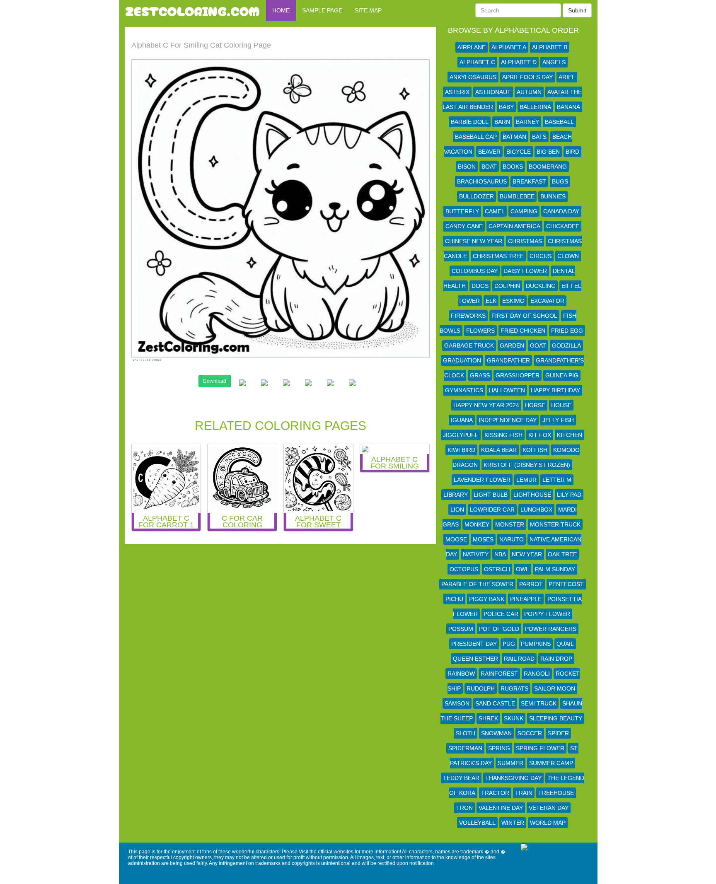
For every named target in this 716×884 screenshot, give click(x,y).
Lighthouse (532, 494)
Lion (457, 509)
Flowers (480, 330)
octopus (464, 569)
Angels (554, 62)
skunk (513, 718)
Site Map (368, 10)
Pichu (454, 599)
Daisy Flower (525, 271)
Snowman (496, 733)
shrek (488, 718)
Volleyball (477, 822)
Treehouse (556, 793)
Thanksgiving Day (513, 778)
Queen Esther (475, 658)
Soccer (530, 733)
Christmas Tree (498, 256)
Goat (538, 345)
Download (214, 381)
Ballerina (535, 107)
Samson (457, 703)
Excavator (547, 300)
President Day (474, 643)
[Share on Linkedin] (330, 389)
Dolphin (507, 286)
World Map (548, 822)
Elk (491, 300)
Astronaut (493, 92)
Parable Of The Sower (477, 584)
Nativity (476, 554)
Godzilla (566, 345)
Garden (512, 345)
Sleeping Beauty (555, 718)
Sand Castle (495, 703)
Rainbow (461, 673)
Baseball (559, 121)
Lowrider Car (492, 509)
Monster (509, 524)
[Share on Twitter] (264, 389)
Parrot (531, 584)
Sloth (465, 733)
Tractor (495, 793)
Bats (539, 136)
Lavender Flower (482, 479)
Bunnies (553, 196)
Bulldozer (476, 196)
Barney (527, 121)
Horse (535, 405)
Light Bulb (491, 494)
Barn (502, 121)
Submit (577, 10)
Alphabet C (477, 62)
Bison (467, 166)
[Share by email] (352, 389)
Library (455, 494)
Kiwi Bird (461, 450)
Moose (456, 539)
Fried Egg (567, 330)
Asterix (457, 92)
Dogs (480, 286)
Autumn (529, 92)
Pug (509, 643)
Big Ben (548, 151)
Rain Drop (556, 658)
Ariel (567, 77)
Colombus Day (475, 271)
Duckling (541, 286)
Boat (489, 166)
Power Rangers (550, 629)
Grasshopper (517, 375)
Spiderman (465, 748)
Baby (506, 107)
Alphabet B (549, 47)
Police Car (501, 614)
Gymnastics (464, 390)
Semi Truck (538, 703)
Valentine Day (501, 807)
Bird (572, 151)
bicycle (518, 151)
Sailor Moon (554, 688)
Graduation (462, 360)
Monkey (476, 524)
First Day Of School (524, 315)
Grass (480, 375)
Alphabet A (508, 47)
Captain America (514, 226)
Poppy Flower (547, 614)
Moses (483, 539)
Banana (568, 107)
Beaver (489, 151)
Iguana (462, 420)
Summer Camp (551, 763)
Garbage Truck (469, 345)
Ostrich (497, 569)
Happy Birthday (555, 390)
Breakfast (529, 181)
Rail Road (519, 658)
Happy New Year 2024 (486, 405)
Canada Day (561, 211)
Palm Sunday (555, 569)
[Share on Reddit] (286, 389)
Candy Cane (464, 226)
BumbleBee (517, 196)
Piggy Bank (486, 599)
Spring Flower (540, 748)
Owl (522, 569)
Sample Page (322, 10)
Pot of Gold (499, 629)
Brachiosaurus (482, 181)
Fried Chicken (523, 330)
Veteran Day (548, 807)
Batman (514, 136)
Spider (558, 733)
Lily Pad (569, 494)
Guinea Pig (561, 375)
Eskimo (513, 300)
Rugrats (514, 688)
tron (464, 807)
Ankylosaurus (473, 77)
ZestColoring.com (192, 10)
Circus (541, 256)
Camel (495, 211)
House (561, 405)
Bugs (560, 181)
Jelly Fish (558, 420)
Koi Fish (534, 450)
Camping (523, 211)
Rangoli (537, 673)
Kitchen (569, 435)
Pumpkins (536, 643)
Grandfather (508, 360)
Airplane (471, 47)
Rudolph (481, 688)
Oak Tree (562, 554)
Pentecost (566, 584)
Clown (568, 256)
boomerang (548, 166)
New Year (527, 554)
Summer (510, 763)
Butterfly (462, 211)
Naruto (511, 539)
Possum (460, 629)
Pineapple (526, 599)
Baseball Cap (476, 136)
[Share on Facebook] (242, 389)
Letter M (556, 479)
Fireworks (468, 315)
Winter (512, 822)
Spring (499, 748)
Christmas (525, 241)
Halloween (507, 390)
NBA (500, 554)
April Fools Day (527, 77)
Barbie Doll (470, 121)
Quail (565, 643)
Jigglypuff (461, 435)
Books (513, 166)
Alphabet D (519, 62)
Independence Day (508, 420)
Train (523, 793)
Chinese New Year (473, 241)
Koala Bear (499, 450)
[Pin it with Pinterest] (308, 389)
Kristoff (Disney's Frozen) (527, 464)
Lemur (526, 479)
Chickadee (562, 226)
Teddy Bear (461, 778)
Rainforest (499, 673)
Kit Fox (539, 435)
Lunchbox (536, 509)
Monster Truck (555, 524)
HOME (281, 10)
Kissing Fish (503, 435)
